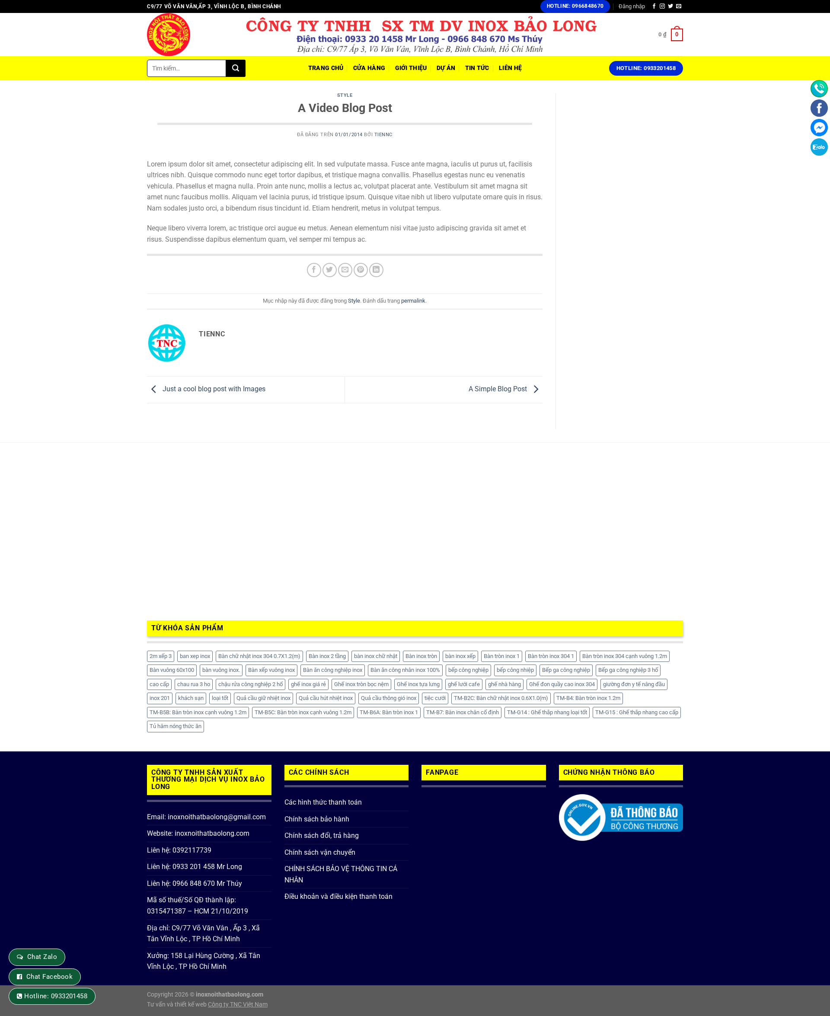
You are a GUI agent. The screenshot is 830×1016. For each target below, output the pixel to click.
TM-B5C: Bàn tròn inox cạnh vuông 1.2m (303, 712)
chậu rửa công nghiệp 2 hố (250, 684)
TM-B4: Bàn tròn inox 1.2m (588, 698)
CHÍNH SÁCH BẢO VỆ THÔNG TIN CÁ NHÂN (340, 874)
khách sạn (191, 698)
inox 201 (160, 698)
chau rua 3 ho (193, 684)
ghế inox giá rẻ (308, 684)
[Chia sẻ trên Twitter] (329, 270)
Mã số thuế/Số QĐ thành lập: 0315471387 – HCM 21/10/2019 (197, 905)
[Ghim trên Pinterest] (361, 270)
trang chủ (326, 68)
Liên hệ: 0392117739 (179, 850)
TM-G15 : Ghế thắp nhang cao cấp (636, 712)
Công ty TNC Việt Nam (238, 1004)
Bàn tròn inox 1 (502, 656)
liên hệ (510, 68)
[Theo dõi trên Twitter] (670, 6)
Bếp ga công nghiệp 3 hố (628, 670)
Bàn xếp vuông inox (271, 670)
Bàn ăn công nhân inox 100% (405, 670)
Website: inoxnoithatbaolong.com (198, 833)
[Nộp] (236, 68)
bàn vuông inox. (221, 670)
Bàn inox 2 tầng (327, 656)
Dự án (446, 68)
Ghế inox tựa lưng (418, 684)
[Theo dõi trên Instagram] (662, 6)
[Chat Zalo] (819, 147)
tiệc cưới (435, 698)
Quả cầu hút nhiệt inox (326, 698)
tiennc (383, 134)
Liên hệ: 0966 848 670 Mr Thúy (194, 883)
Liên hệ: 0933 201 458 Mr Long (194, 867)
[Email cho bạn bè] (345, 270)
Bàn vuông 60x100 (172, 670)
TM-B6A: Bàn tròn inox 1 (389, 712)
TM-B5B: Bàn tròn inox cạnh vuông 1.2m (198, 712)
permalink (413, 300)
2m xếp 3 (161, 656)
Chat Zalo (42, 957)
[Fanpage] (819, 108)
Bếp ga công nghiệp (566, 670)
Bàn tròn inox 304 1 (551, 656)
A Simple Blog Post (499, 389)
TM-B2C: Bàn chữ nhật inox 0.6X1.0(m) (501, 698)
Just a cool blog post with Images (213, 389)
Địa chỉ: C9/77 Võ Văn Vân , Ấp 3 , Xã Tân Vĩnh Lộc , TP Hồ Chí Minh (203, 933)
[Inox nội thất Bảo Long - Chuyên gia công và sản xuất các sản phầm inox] (190, 34)
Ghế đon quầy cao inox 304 (562, 684)
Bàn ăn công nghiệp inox (332, 670)
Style (345, 95)
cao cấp (159, 684)
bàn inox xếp (460, 656)
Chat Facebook (49, 977)
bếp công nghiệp (468, 670)
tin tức (477, 68)
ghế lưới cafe (464, 684)
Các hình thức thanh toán (323, 802)
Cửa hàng (369, 68)
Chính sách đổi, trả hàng (321, 835)
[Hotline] (819, 88)
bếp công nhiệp (515, 670)
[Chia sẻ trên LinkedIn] (376, 270)
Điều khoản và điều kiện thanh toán (338, 896)
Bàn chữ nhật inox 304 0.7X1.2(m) (259, 656)
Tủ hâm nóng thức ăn (175, 726)
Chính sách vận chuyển (319, 852)
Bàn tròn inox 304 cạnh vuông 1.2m (624, 656)
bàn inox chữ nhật (375, 656)
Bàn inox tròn (421, 656)
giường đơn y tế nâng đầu (634, 684)
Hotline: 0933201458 (55, 996)
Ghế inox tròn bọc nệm (361, 684)
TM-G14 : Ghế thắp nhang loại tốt (547, 712)
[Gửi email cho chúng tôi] (678, 6)
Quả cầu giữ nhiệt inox (263, 698)
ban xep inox (195, 656)
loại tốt (220, 698)
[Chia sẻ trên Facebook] (314, 270)
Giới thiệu (411, 68)
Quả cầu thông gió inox (388, 698)
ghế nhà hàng (504, 684)
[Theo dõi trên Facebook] (654, 6)
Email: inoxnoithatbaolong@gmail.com (206, 817)
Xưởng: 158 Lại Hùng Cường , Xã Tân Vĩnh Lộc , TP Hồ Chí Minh (203, 961)
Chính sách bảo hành (316, 819)
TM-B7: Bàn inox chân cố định (462, 712)
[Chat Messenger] (819, 127)
